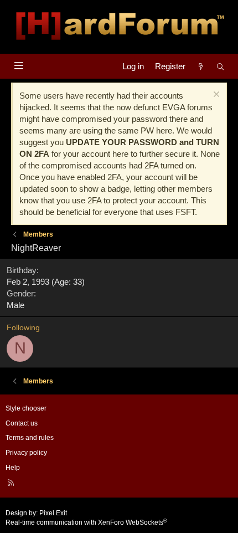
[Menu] (18, 65)
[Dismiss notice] (215, 95)
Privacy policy (26, 453)
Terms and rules (30, 438)
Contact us (22, 423)
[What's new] (200, 66)
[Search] (220, 66)
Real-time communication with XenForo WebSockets (86, 522)
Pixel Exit (53, 513)
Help (13, 468)
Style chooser (26, 408)
